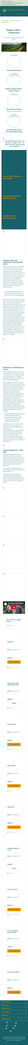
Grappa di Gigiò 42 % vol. (13, 849)
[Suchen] (16, 14)
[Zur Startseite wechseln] (14, 10)
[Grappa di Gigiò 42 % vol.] (14, 838)
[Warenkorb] (23, 14)
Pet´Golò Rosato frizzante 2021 (12, 931)
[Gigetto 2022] (14, 714)
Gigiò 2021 (10, 807)
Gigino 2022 (11, 765)
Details (14, 703)
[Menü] (4, 14)
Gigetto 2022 (11, 724)
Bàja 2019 (10, 642)
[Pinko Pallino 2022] (14, 962)
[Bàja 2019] (14, 632)
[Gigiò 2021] (14, 797)
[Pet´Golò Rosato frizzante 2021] (14, 921)
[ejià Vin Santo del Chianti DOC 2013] (14, 673)
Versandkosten (6, 1038)
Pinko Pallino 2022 (13, 972)
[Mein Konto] (20, 14)
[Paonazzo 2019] (14, 879)
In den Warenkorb (14, 662)
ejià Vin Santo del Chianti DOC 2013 (13, 684)
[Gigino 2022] (14, 756)
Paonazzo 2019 (12, 889)
